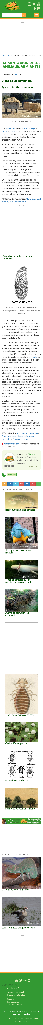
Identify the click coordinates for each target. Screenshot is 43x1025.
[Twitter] (20, 981)
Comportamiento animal (16, 995)
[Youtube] (16, 981)
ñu (22, 131)
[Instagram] (25, 981)
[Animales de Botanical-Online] (12, 6)
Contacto (10, 999)
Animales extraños (14, 988)
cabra (4, 131)
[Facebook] (13, 981)
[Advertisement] (21, 39)
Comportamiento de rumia (14, 436)
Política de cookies (21, 1021)
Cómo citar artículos (14, 1005)
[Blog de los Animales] (29, 981)
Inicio (3, 55)
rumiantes (10, 128)
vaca (25, 128)
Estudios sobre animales (16, 992)
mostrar (17, 74)
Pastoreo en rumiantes (27, 433)
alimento (33, 357)
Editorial (31, 454)
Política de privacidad (29, 1018)
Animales (10, 55)
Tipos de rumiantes (21, 439)
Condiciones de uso (12, 1018)
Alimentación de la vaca (20, 201)
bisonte (13, 131)
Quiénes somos (13, 1002)
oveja (32, 128)
